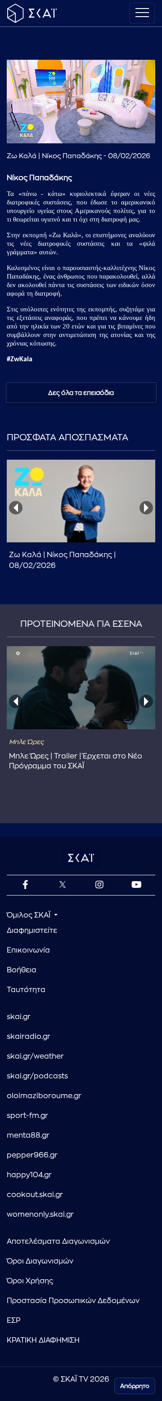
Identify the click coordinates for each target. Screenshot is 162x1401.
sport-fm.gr (27, 1115)
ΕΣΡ (13, 1320)
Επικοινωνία (28, 950)
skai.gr (19, 1016)
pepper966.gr (32, 1155)
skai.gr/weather (35, 1056)
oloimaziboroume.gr (44, 1096)
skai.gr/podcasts (37, 1076)
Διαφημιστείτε (32, 930)
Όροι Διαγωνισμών (40, 1261)
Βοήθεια (21, 970)
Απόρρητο (134, 1386)
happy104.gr (29, 1175)
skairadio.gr (28, 1036)
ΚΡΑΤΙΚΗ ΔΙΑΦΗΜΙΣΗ (43, 1340)
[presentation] (15, 507)
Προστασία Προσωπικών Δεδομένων (73, 1300)
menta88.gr (28, 1135)
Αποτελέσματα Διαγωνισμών (58, 1241)
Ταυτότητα (26, 989)
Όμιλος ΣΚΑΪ (29, 915)
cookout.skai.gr (35, 1194)
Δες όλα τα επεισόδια (81, 393)
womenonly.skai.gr (40, 1214)
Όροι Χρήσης (30, 1281)
